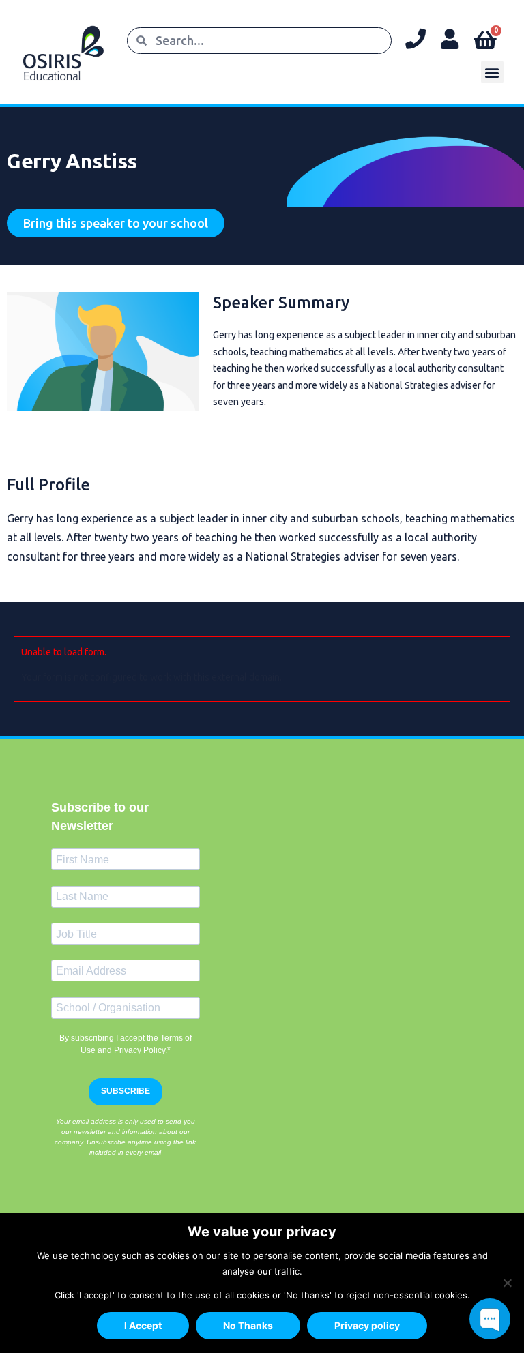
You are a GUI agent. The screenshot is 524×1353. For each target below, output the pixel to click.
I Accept (143, 1325)
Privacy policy (367, 1325)
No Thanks (248, 1325)
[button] (492, 72)
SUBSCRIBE (125, 1091)
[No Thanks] (507, 1283)
